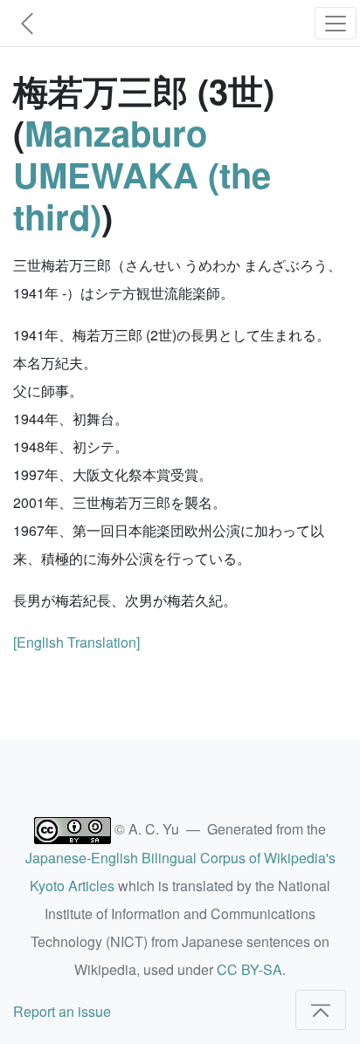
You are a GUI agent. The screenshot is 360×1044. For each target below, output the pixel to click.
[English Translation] (76, 642)
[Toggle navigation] (336, 23)
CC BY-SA (249, 969)
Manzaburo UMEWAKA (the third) (142, 174)
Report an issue (62, 1011)
